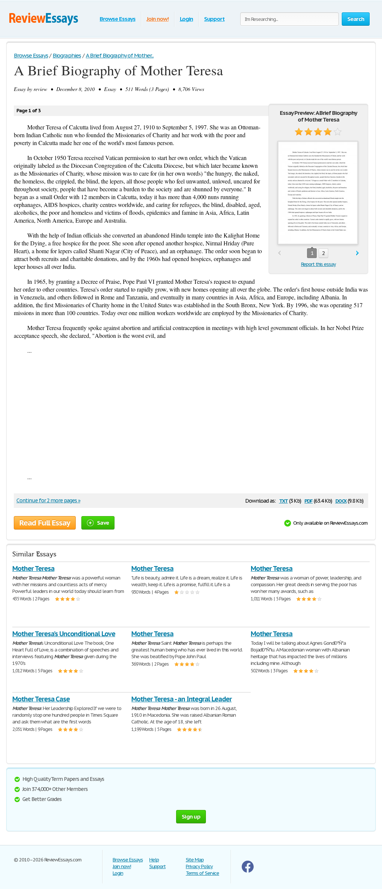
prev (279, 253)
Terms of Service (202, 873)
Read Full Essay (44, 523)
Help (154, 860)
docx (341, 500)
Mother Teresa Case (41, 699)
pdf (308, 500)
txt (283, 500)
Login (186, 18)
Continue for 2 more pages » (48, 500)
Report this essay (318, 264)
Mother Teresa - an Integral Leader (181, 699)
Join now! (158, 18)
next (357, 253)
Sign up (191, 816)
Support (214, 18)
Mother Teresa (33, 568)
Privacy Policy (199, 866)
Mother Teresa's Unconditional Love (63, 633)
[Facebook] (248, 871)
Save (103, 522)
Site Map (195, 860)
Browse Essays (117, 18)
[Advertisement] (191, 413)
